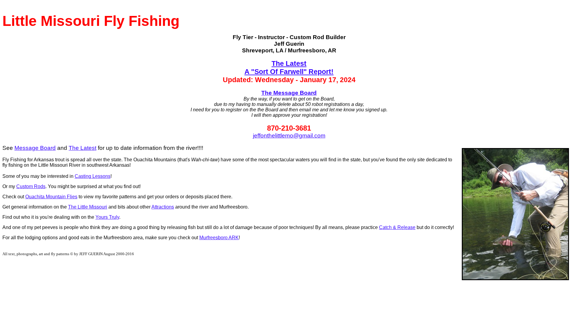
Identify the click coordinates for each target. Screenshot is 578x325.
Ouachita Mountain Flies (51, 196)
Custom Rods (30, 186)
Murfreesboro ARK (219, 237)
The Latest (82, 148)
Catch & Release (397, 227)
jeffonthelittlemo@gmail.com (289, 135)
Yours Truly (107, 217)
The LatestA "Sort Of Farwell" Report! (289, 68)
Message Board (35, 148)
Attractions (162, 206)
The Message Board (289, 93)
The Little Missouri (87, 206)
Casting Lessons (92, 176)
